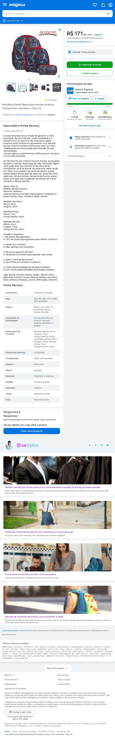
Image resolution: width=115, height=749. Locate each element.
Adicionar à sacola (91, 65)
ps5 (7, 649)
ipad (29, 656)
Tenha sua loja (64, 680)
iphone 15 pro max (35, 651)
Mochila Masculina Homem (78, 631)
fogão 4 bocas (72, 656)
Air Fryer (14, 649)
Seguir (101, 98)
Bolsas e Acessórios (28, 732)
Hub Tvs (88, 647)
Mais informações (55, 668)
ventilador (98, 651)
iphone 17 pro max (17, 651)
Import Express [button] (23, 115)
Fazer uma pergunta (31, 431)
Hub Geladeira (77, 647)
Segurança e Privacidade (15, 689)
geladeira (42, 649)
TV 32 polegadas (20, 658)
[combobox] (57, 13)
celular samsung (52, 651)
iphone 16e (66, 651)
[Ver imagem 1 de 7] (34, 52)
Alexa (102, 656)
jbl (73, 654)
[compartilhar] (58, 76)
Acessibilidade (64, 684)
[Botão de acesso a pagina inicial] (49, 4)
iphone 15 (98, 647)
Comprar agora (90, 73)
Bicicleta (54, 654)
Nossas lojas (63, 675)
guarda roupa (39, 656)
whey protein (89, 649)
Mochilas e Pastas (47, 732)
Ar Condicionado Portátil (30, 654)
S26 (36, 647)
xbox (62, 649)
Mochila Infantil (58, 631)
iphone (69, 649)
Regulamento (10, 684)
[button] (108, 13)
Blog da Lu (8, 675)
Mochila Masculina (99, 631)
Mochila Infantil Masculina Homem (34, 631)
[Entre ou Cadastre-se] (110, 4)
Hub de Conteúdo (47, 647)
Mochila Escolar (63, 732)
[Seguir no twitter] (90, 445)
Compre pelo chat (21, 712)
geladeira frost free (56, 656)
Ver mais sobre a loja (90, 126)
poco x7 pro (53, 649)
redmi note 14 (82, 654)
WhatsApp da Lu (11, 680)
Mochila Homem (9, 635)
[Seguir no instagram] (101, 445)
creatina (78, 649)
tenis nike (94, 654)
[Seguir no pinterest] (107, 445)
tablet (46, 654)
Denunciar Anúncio (76, 156)
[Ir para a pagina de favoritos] (94, 4)
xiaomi (89, 651)
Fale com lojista (80, 98)
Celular (15, 654)
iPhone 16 (28, 647)
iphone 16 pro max (28, 649)
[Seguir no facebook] (95, 445)
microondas (102, 649)
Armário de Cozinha (89, 656)
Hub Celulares (63, 647)
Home (7, 732)
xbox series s (78, 651)
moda (14, 732)
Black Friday (7, 647)
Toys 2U (38, 370)
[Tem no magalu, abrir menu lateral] (4, 4)
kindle (4, 651)
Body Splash (65, 654)
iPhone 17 (18, 647)
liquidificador (20, 656)
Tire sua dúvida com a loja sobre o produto (25, 425)
